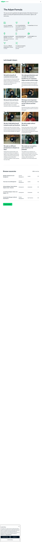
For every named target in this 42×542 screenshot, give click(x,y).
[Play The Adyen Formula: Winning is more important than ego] (30, 93)
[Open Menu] (40, 1)
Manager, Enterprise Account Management (8, 176)
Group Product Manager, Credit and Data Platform (10, 198)
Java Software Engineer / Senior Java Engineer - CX (10, 192)
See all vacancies (7, 204)
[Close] (19, 526)
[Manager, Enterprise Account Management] (38, 176)
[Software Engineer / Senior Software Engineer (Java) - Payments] (38, 187)
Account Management (21, 176)
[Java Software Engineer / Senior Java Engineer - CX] (38, 192)
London (29, 176)
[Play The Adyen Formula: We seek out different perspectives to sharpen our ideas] (12, 139)
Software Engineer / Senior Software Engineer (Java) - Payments (10, 187)
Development (21, 187)
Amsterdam (30, 187)
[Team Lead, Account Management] (38, 181)
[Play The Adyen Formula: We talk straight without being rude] (30, 116)
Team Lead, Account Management (9, 181)
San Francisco (30, 197)
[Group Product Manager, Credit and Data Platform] (38, 198)
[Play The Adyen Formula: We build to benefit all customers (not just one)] (12, 68)
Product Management (21, 198)
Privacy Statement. (9, 534)
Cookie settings (10, 539)
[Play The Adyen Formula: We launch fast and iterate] (12, 93)
